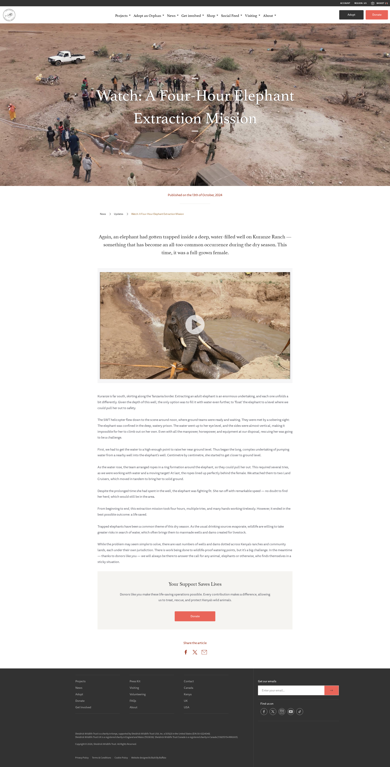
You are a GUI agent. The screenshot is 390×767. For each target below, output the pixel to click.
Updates (118, 214)
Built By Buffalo (158, 757)
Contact (189, 681)
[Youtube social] (290, 714)
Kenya (188, 694)
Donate (376, 14)
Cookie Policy (121, 757)
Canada (188, 688)
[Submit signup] (331, 690)
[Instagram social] (281, 714)
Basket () (382, 3)
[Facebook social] (264, 714)
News (103, 214)
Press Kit (135, 681)
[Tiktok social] (299, 714)
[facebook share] (185, 653)
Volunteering (138, 694)
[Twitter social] (272, 714)
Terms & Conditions (101, 757)
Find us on (266, 703)
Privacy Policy (82, 757)
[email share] (204, 653)
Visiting (134, 688)
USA (186, 707)
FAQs (133, 701)
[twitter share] (195, 653)
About (133, 707)
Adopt (351, 14)
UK (186, 701)
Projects (80, 681)
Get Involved (83, 707)
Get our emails (267, 681)
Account (345, 3)
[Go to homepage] (9, 15)
